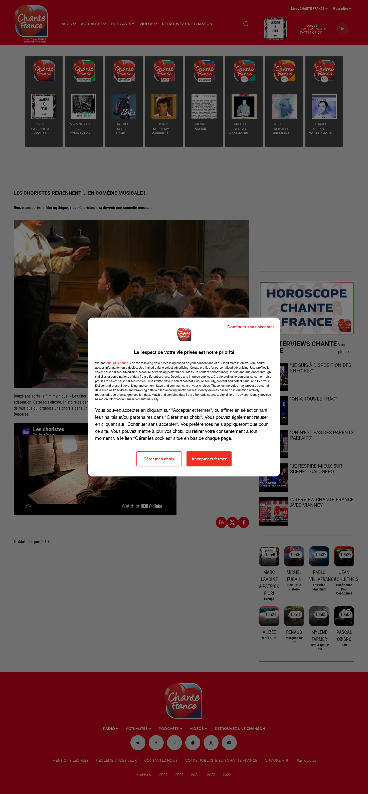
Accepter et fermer (209, 459)
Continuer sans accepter (250, 327)
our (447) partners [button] (118, 363)
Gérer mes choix (158, 459)
